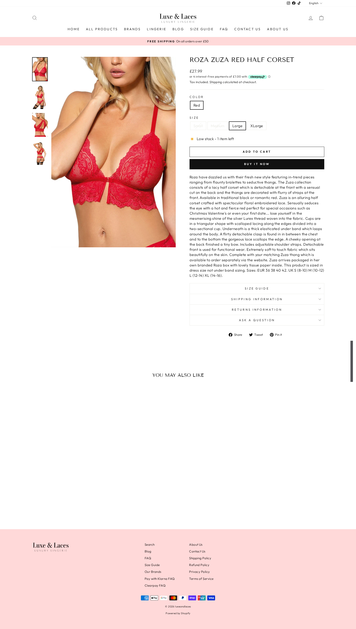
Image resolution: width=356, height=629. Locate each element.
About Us (277, 29)
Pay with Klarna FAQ (160, 579)
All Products (102, 29)
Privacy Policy (199, 572)
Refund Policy (199, 565)
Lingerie (156, 29)
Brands (132, 29)
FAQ (224, 29)
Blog (178, 29)
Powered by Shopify (178, 613)
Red (196, 105)
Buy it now (257, 164)
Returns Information (257, 310)
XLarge (256, 125)
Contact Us (247, 29)
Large (237, 125)
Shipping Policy (200, 558)
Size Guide (202, 29)
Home (74, 29)
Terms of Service (201, 579)
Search (150, 544)
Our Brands (153, 572)
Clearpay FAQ (155, 585)
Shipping (216, 82)
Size (194, 118)
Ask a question (257, 320)
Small (198, 125)
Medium (218, 125)
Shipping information (257, 299)
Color (197, 97)
